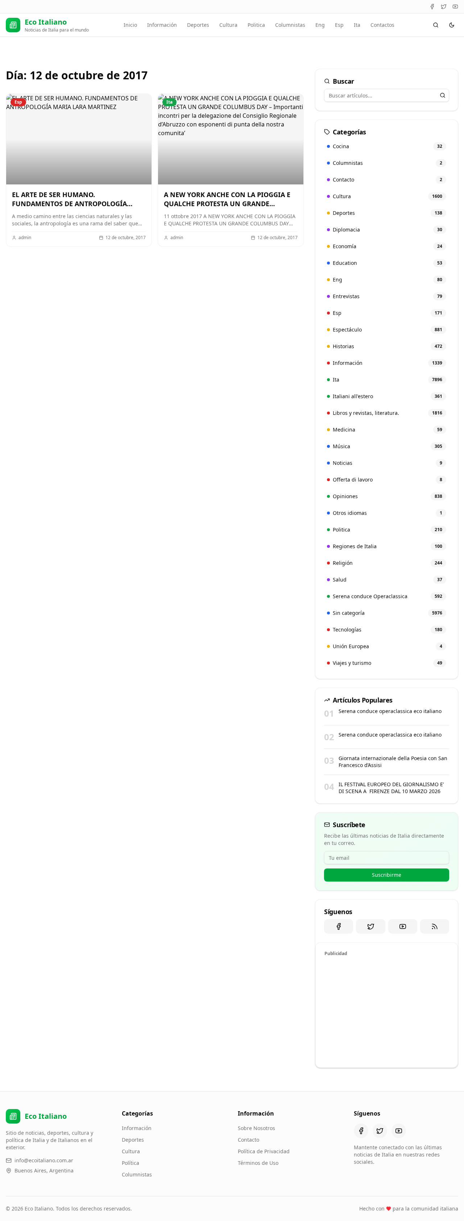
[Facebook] (432, 6)
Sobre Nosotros (256, 1128)
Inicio (130, 24)
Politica (256, 24)
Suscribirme (386, 874)
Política (130, 1162)
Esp (339, 24)
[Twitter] (444, 6)
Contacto (248, 1139)
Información (162, 24)
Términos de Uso (258, 1162)
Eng (320, 24)
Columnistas (290, 24)
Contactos (382, 24)
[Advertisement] (387, 1011)
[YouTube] (455, 6)
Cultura (228, 24)
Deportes (198, 24)
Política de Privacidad (264, 1151)
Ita (357, 24)
